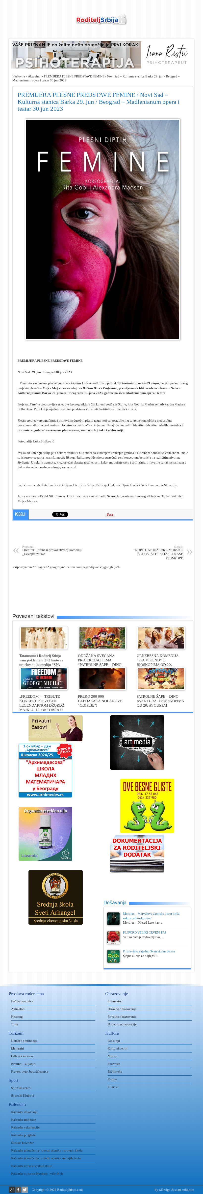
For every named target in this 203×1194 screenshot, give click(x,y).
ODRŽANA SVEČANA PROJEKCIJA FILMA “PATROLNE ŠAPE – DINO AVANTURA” (100, 662)
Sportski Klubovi (22, 1095)
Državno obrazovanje (122, 1009)
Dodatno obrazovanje (122, 1024)
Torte (14, 1024)
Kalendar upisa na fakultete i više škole (37, 1173)
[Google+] (12, 1190)
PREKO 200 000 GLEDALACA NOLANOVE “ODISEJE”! (100, 700)
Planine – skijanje (23, 1064)
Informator (115, 1001)
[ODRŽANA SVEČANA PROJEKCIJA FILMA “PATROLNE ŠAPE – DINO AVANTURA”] (102, 648)
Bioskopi (114, 1041)
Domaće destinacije (24, 1041)
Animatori (18, 1009)
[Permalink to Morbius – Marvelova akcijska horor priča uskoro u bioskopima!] (113, 924)
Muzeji (112, 1056)
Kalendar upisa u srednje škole (31, 1166)
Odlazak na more (22, 1056)
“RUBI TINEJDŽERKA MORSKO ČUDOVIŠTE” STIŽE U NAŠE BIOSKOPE (158, 552)
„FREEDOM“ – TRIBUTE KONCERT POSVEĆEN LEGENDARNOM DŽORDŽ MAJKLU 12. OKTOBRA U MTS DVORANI (41, 705)
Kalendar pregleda (23, 1135)
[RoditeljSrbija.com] (101, 22)
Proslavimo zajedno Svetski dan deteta (149, 951)
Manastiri (17, 1048)
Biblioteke (115, 1071)
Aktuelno (34, 76)
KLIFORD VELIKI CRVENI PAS (144, 932)
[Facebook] (18, 1190)
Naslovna (18, 76)
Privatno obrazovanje (122, 1016)
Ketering (17, 1016)
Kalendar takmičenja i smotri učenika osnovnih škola (46, 1150)
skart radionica (184, 1190)
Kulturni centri (117, 1048)
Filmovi (113, 1087)
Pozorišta (114, 1064)
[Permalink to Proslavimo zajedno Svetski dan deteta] (113, 962)
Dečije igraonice (22, 1001)
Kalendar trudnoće (23, 1120)
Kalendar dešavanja (24, 1112)
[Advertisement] (103, 532)
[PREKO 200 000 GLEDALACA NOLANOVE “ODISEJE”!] (102, 689)
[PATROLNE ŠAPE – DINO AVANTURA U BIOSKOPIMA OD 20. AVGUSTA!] (161, 689)
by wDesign (163, 1190)
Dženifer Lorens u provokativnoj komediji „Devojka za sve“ (52, 550)
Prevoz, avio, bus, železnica (29, 1071)
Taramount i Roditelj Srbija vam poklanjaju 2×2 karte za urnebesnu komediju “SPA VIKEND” (41, 662)
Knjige (112, 1079)
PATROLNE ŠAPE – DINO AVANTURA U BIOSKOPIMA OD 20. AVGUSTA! (160, 700)
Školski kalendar (22, 1143)
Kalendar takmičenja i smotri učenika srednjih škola (46, 1158)
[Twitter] (25, 1190)
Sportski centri (21, 1088)
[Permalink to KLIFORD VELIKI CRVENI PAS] (113, 943)
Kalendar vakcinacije (25, 1127)
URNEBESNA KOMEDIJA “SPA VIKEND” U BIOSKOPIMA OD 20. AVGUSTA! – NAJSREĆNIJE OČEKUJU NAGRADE (160, 664)
